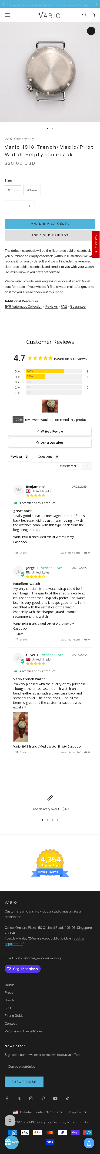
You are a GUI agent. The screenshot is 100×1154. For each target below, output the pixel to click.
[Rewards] (12, 1142)
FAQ (64, 306)
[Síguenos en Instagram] (31, 1098)
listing (59, 292)
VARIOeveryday (19, 139)
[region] (50, 803)
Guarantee (78, 306)
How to (10, 1000)
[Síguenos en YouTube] (55, 1098)
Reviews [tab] (16, 456)
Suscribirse (24, 1082)
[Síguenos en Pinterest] (43, 1098)
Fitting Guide (14, 1015)
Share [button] (23, 552)
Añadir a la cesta (50, 223)
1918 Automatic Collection (23, 306)
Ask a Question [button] (52, 442)
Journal (10, 985)
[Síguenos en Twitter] (19, 1098)
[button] (87, 552)
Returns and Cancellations (24, 1031)
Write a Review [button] (52, 431)
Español (75, 1112)
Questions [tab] (45, 456)
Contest (11, 1023)
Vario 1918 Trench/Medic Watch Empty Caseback (47, 746)
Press (9, 992)
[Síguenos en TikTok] (67, 1098)
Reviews (51, 306)
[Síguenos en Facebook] (7, 1098)
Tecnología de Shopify (70, 1122)
